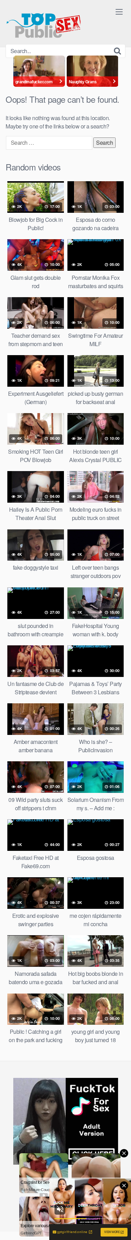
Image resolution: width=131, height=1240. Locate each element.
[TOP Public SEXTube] (43, 22)
